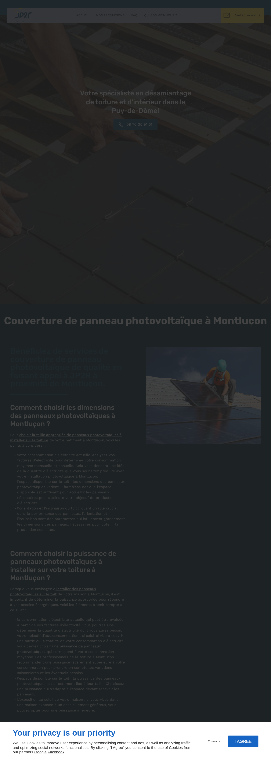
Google (40, 752)
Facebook (56, 752)
